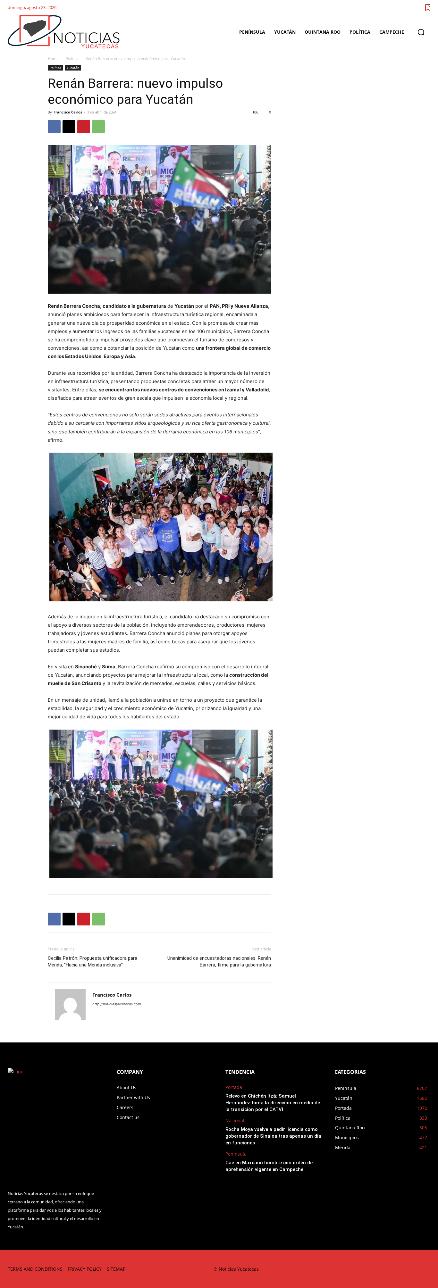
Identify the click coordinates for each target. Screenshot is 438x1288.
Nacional (234, 1121)
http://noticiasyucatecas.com (116, 1004)
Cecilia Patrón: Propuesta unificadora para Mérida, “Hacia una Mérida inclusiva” (92, 961)
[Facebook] (54, 126)
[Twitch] (395, 1269)
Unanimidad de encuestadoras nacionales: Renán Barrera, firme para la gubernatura (219, 961)
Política (72, 58)
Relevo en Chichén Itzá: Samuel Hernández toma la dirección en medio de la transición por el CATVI (272, 1102)
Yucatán (73, 67)
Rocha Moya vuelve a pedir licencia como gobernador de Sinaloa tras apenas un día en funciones (273, 1136)
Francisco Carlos (68, 112)
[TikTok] (381, 1269)
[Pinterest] (83, 126)
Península (236, 1154)
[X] (69, 126)
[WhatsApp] (98, 126)
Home (53, 58)
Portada (233, 1087)
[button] (421, 32)
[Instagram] (367, 1269)
